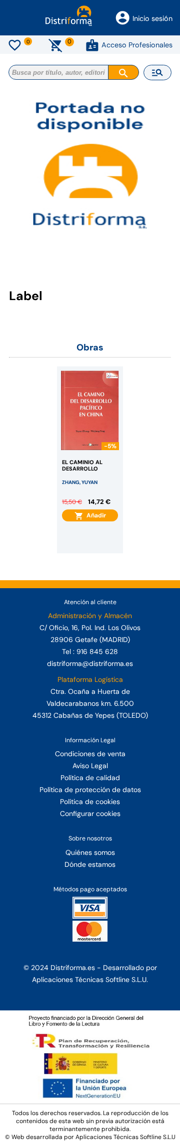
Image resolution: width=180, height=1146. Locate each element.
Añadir (95, 515)
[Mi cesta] (55, 44)
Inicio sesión (152, 18)
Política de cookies (90, 801)
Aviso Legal (90, 765)
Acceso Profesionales (137, 44)
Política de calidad (90, 777)
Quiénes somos (90, 852)
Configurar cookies (90, 813)
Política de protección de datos (90, 789)
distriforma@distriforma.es (90, 663)
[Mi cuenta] (92, 44)
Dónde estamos (90, 864)
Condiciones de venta (90, 753)
